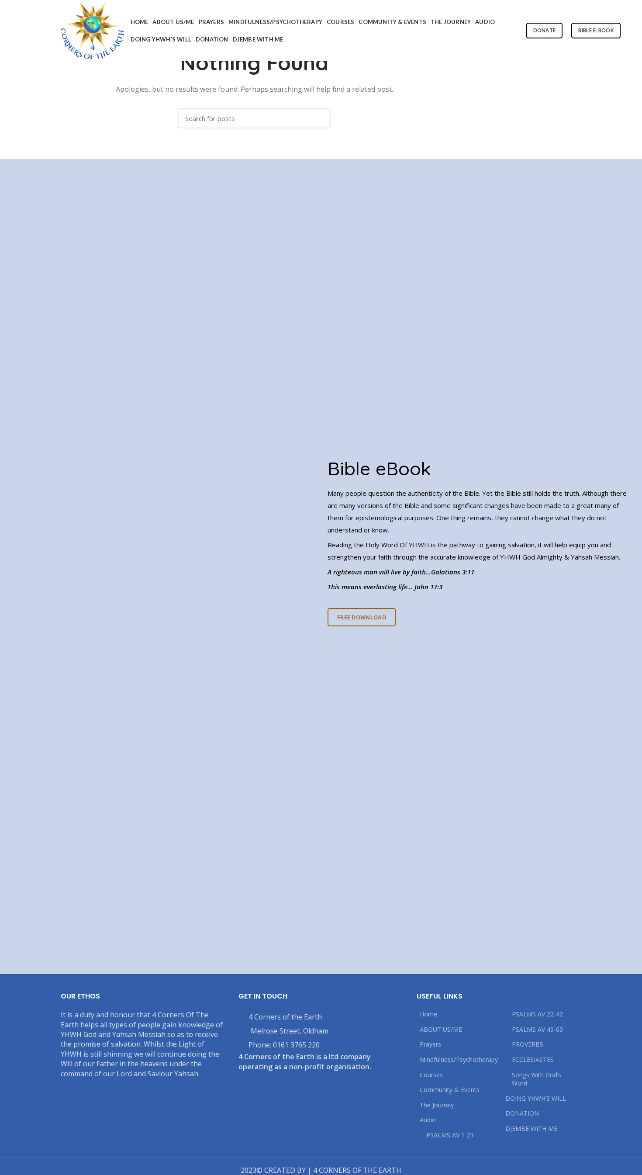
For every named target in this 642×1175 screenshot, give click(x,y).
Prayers (430, 1044)
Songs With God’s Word (536, 1079)
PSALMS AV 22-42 (537, 1014)
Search (320, 118)
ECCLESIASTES (533, 1059)
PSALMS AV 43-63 (537, 1029)
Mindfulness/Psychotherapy (459, 1059)
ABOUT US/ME (441, 1029)
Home (428, 1014)
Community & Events (450, 1089)
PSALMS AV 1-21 (450, 1135)
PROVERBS (527, 1044)
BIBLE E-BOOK (596, 30)
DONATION (522, 1113)
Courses (431, 1075)
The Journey (437, 1105)
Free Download (361, 617)
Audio (428, 1120)
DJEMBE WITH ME (531, 1128)
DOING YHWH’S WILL (535, 1098)
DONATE (544, 30)
